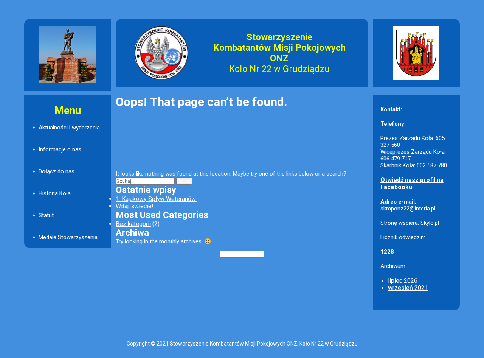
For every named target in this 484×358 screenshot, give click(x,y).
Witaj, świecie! (135, 206)
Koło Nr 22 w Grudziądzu (279, 69)
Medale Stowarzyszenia (68, 237)
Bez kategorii (133, 223)
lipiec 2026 (402, 280)
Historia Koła (55, 193)
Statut (46, 215)
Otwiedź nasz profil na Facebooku (412, 183)
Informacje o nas (60, 149)
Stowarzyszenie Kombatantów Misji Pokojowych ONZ (279, 48)
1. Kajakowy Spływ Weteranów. (156, 198)
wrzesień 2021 (408, 287)
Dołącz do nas (56, 171)
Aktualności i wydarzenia (69, 127)
